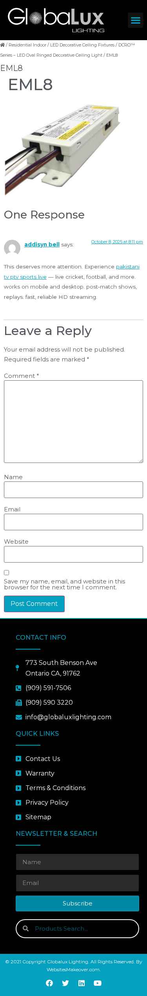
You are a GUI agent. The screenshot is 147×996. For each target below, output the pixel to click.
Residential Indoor (27, 45)
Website (16, 541)
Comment (21, 376)
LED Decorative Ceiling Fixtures (82, 45)
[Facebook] (49, 983)
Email (12, 509)
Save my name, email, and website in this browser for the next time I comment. (64, 584)
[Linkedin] (81, 983)
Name (13, 477)
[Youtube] (98, 983)
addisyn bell (42, 244)
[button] (135, 20)
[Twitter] (65, 983)
